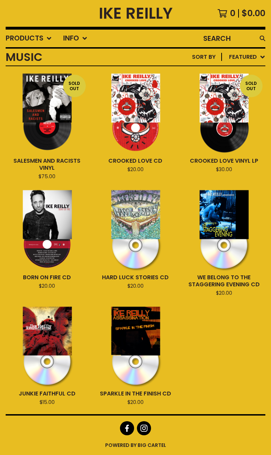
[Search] (262, 38)
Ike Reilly (136, 13)
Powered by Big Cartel (135, 445)
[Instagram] (144, 428)
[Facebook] (127, 428)
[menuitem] (29, 38)
